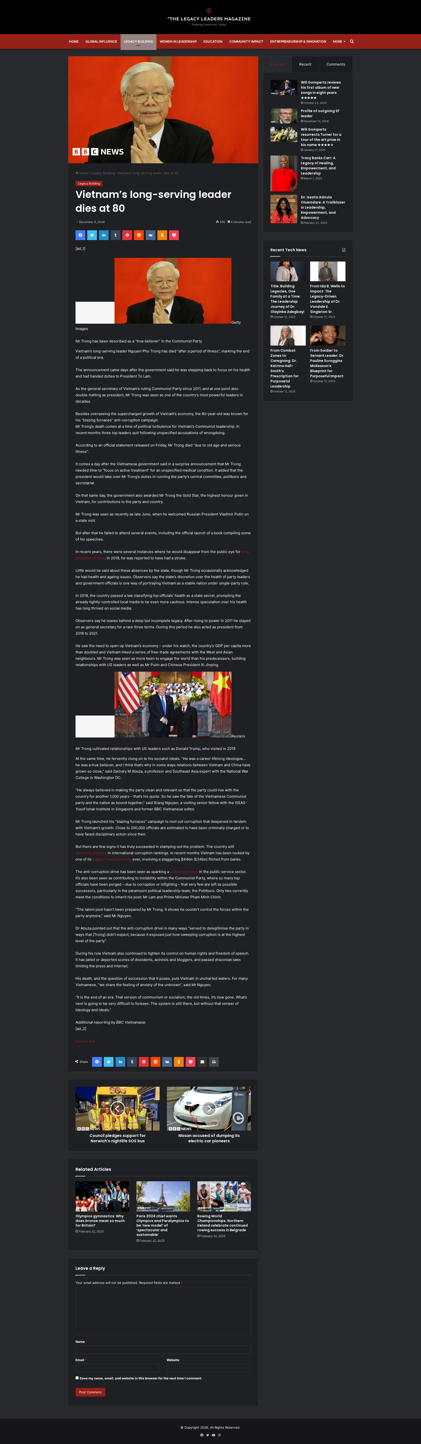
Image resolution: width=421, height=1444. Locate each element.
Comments (335, 64)
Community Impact (246, 41)
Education (212, 41)
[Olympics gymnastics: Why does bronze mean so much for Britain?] (102, 1196)
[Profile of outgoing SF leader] (283, 116)
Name (81, 1342)
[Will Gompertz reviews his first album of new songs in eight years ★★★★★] (283, 87)
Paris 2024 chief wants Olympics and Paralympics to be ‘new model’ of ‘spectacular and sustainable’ (162, 1225)
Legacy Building (138, 41)
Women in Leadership (178, 41)
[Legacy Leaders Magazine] (210, 17)
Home (74, 41)
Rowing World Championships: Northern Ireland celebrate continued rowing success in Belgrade (222, 1223)
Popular (277, 64)
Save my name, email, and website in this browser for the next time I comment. (141, 1378)
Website (173, 1360)
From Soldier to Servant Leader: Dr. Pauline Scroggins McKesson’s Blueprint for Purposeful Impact (327, 363)
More (337, 41)
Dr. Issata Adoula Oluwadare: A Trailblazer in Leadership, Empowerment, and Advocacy (323, 207)
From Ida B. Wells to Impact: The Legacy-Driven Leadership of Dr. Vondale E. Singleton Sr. (327, 299)
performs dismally (91, 853)
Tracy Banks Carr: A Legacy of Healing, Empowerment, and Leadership (318, 165)
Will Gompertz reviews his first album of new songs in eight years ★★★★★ (321, 90)
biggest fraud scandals (112, 859)
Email (81, 1360)
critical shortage (184, 871)
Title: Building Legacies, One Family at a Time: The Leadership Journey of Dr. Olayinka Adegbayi (287, 299)
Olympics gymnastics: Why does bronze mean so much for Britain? (100, 1221)
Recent (305, 64)
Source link (85, 1041)
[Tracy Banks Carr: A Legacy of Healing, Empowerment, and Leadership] (283, 173)
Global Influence (101, 41)
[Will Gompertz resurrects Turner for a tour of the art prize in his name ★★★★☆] (283, 134)
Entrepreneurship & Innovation (298, 41)
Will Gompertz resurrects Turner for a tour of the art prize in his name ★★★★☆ (321, 137)
